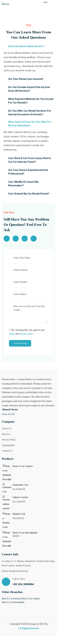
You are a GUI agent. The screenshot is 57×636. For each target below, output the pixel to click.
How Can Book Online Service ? (26, 46)
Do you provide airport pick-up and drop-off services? (29, 89)
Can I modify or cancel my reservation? (23, 184)
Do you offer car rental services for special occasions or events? (29, 113)
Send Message (20, 343)
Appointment (8, 445)
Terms (12, 333)
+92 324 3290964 (23, 584)
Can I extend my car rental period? (28, 193)
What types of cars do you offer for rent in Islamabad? (29, 124)
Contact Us (7, 450)
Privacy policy (26, 333)
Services (6, 434)
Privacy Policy (9, 439)
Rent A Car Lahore (30, 598)
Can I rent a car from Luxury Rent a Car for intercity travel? (29, 160)
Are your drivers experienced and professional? (28, 172)
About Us (6, 428)
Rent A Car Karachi (11, 598)
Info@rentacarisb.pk (18, 571)
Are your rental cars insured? (25, 79)
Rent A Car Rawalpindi (13, 602)
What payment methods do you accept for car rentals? (30, 101)
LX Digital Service (28, 628)
